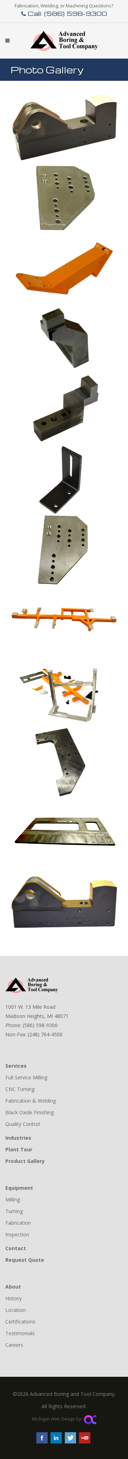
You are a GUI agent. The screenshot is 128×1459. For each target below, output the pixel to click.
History (13, 1298)
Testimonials (20, 1333)
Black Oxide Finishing (29, 1112)
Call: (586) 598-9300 (66, 13)
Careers (14, 1345)
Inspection (17, 1234)
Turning (14, 1211)
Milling (12, 1199)
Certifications (20, 1321)
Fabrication (18, 1222)
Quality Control (22, 1124)
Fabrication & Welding (30, 1100)
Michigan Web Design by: (57, 1419)
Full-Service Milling (26, 1077)
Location (15, 1310)
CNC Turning (19, 1089)
